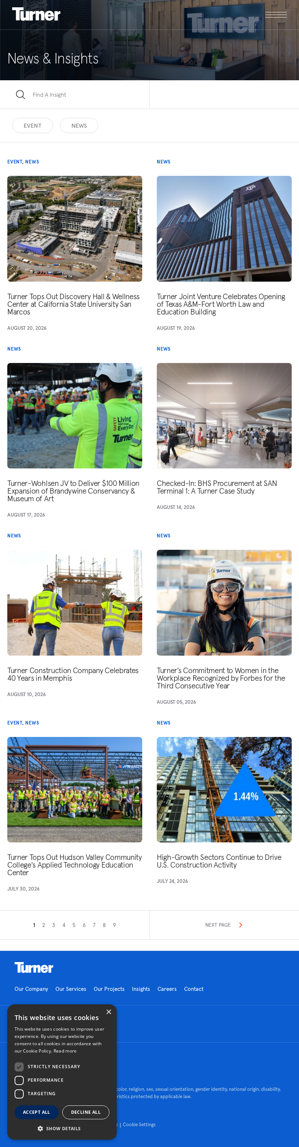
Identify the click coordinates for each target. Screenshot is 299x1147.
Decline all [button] (86, 1112)
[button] (62, 1128)
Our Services (70, 988)
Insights (141, 988)
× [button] (108, 1012)
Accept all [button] (36, 1112)
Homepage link (34, 967)
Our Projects (109, 988)
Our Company (31, 988)
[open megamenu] (218, 14)
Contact (193, 988)
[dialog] (62, 1072)
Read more (65, 1051)
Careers (167, 988)
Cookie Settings (139, 1124)
